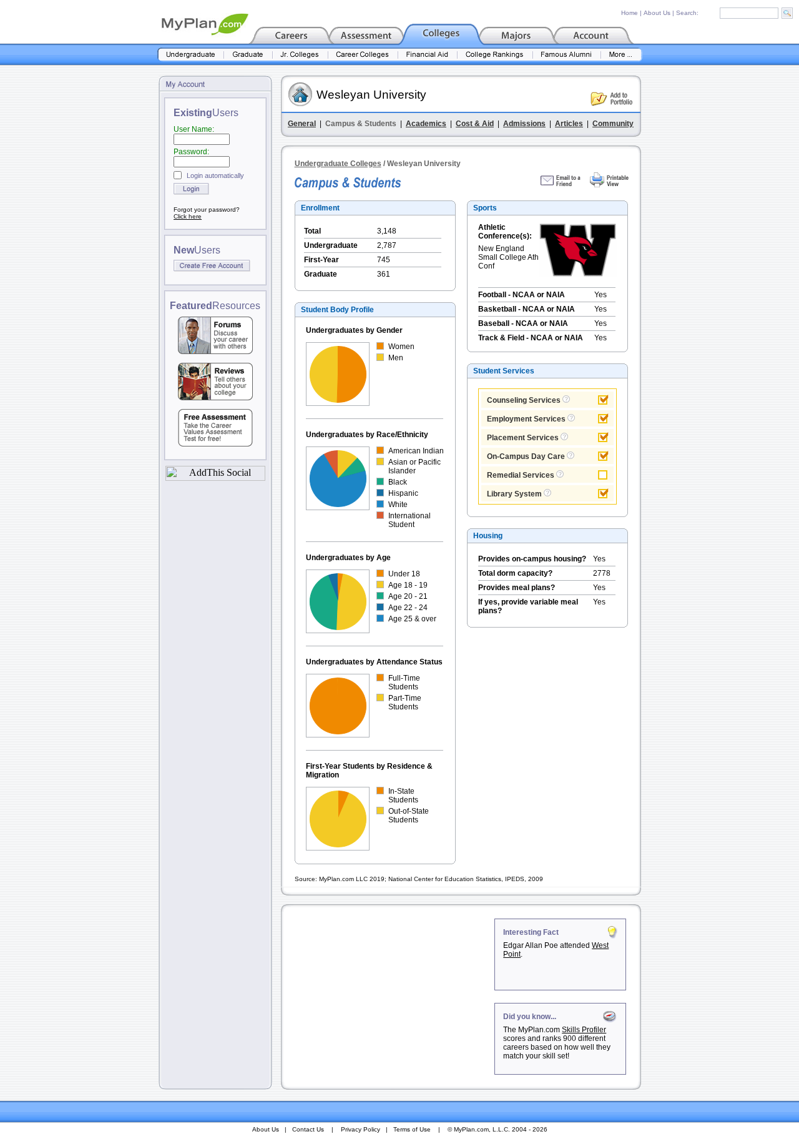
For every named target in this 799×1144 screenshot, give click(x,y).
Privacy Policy (360, 1129)
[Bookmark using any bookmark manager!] (215, 477)
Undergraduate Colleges (338, 163)
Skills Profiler (584, 1029)
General (302, 123)
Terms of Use (412, 1129)
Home (629, 12)
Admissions (524, 123)
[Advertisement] (389, 997)
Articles (569, 123)
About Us (657, 12)
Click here (188, 216)
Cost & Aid (475, 123)
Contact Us (308, 1129)
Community (613, 123)
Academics (426, 123)
